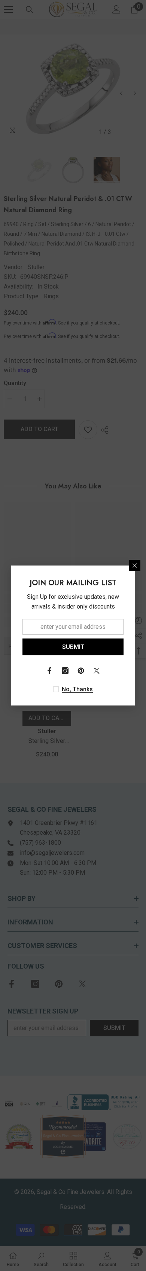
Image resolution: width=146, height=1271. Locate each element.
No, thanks (77, 689)
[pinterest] (81, 671)
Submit (73, 646)
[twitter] (96, 671)
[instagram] (65, 671)
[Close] (134, 565)
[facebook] (49, 671)
